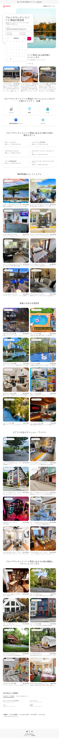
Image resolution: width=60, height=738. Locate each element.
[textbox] (12, 34)
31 (10, 59)
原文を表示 (39, 2)
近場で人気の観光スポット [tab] (23, 696)
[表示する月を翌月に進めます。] (24, 38)
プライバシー (27, 735)
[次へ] (32, 63)
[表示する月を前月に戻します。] (7, 38)
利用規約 (33, 735)
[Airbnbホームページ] (6, 6)
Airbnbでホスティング (49, 6)
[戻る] (27, 63)
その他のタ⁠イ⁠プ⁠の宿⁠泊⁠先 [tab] (8, 696)
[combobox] (18, 29)
